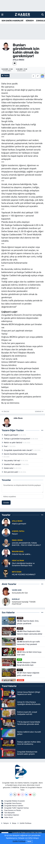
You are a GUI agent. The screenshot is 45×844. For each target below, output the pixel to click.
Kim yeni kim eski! (11, 472)
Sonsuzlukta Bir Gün (20, 593)
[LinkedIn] (26, 794)
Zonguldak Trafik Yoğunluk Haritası (16, 808)
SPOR (19, 659)
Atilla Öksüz (18, 60)
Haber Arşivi (8, 817)
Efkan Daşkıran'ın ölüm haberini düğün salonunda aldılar (29, 632)
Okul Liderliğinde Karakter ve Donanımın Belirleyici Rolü (23, 564)
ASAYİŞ (20, 618)
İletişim (6, 823)
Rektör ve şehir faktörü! (13, 442)
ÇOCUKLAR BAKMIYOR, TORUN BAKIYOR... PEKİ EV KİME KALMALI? (26, 544)
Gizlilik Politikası (25, 823)
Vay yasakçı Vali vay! (12, 460)
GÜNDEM (30, 20)
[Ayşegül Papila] (6, 532)
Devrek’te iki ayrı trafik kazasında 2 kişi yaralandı (28, 643)
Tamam (29, 841)
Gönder (6, 503)
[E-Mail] (14, 63)
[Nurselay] (6, 601)
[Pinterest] (18, 794)
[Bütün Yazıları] (42, 430)
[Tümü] (42, 515)
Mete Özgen (16, 572)
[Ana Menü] (2, 15)
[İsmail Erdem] (6, 542)
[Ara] (42, 15)
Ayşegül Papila (18, 531)
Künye (14, 823)
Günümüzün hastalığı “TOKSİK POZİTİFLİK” (24, 603)
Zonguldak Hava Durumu (12, 803)
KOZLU (20, 670)
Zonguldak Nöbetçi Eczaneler (14, 801)
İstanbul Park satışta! (12, 464)
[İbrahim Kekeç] (6, 553)
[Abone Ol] (42, 76)
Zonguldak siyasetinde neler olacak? (18, 450)
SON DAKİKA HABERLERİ (12, 20)
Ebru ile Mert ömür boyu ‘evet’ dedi (29, 653)
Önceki (6, 411)
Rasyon (15, 534)
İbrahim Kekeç (18, 551)
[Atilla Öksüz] (6, 46)
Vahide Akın (16, 590)
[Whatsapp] (34, 794)
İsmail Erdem (17, 540)
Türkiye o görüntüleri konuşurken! (17, 439)
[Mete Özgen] (6, 573)
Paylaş (6, 75)
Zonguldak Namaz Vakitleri (13, 806)
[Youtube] (30, 794)
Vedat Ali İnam (18, 560)
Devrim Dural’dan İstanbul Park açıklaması (20, 454)
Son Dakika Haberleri (11, 815)
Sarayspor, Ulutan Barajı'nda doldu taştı (26, 663)
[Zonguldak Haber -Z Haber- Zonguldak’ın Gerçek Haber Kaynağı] (22, 14)
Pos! (6, 446)
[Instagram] (22, 794)
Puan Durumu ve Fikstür (12, 810)
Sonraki (38, 411)
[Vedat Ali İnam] (6, 563)
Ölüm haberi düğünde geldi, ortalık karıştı (28, 674)
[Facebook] (11, 794)
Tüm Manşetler (9, 813)
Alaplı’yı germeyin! (11, 435)
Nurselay (16, 599)
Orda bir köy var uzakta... (21, 554)
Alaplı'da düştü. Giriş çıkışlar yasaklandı (28, 622)
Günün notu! (9, 468)
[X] (15, 794)
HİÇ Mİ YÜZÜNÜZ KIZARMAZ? (23, 574)
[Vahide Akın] (6, 591)
